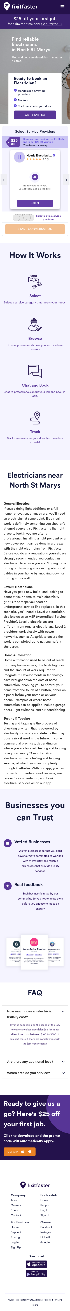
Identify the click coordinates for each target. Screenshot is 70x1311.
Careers (16, 1205)
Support (45, 1205)
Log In (44, 1210)
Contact (16, 1215)
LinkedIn (45, 1237)
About (15, 1200)
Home (44, 1200)
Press (14, 1210)
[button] (35, 115)
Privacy (57, 1300)
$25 (14, 142)
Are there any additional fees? (30, 1061)
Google (45, 1242)
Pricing (15, 1237)
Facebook (46, 1227)
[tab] (35, 1014)
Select (35, 203)
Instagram (46, 1232)
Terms (35, 1305)
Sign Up (45, 1215)
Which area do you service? (28, 1073)
